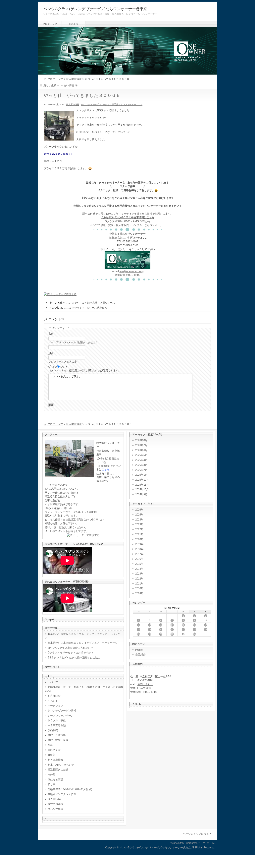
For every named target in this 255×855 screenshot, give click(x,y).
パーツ (53, 682)
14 (172, 625)
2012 (138, 578)
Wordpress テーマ (195, 843)
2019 (138, 544)
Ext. (208, 843)
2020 (138, 539)
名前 (51, 333)
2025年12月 (142, 479)
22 (183, 629)
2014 (138, 568)
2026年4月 (141, 459)
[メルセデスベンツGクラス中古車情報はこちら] (127, 267)
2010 (138, 588)
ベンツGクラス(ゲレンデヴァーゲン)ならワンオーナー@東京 (95, 9)
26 (149, 634)
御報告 (51, 754)
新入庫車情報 (74, 79)
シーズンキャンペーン (61, 715)
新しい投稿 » (51, 85)
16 (194, 625)
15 (183, 625)
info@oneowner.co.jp (131, 271)
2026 (138, 509)
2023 (138, 524)
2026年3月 (141, 464)
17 (205, 625)
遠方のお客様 (55, 804)
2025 (138, 514)
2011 (138, 583)
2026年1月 (141, 474)
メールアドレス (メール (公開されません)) (72, 342)
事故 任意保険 (57, 735)
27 (161, 634)
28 (172, 634)
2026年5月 (141, 455)
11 (138, 625)
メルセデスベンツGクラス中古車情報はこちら (127, 217)
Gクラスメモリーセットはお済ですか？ (71, 652)
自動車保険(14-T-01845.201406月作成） (71, 789)
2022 (138, 529)
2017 (138, 554)
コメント (84, 370)
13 (161, 625)
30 (194, 634)
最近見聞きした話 (58, 769)
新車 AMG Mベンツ (62, 764)
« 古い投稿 (67, 85)
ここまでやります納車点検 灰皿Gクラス (90, 302)
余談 (50, 745)
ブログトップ (50, 24)
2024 (138, 519)
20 (161, 629)
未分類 (51, 774)
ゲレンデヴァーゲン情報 (62, 710)
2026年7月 (141, 445)
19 (149, 629)
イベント (53, 700)
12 (149, 625)
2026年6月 (141, 450)
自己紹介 (73, 24)
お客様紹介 (54, 695)
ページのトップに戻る (196, 833)
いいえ (64, 366)
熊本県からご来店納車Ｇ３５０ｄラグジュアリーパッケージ (83, 642)
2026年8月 (141, 440)
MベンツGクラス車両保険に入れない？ (70, 647)
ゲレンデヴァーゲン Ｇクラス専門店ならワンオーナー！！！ (111, 104)
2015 (138, 563)
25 (138, 634)
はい (54, 366)
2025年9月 (141, 494)
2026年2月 (141, 469)
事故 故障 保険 (58, 740)
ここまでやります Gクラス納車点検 (85, 307)
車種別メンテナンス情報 (62, 794)
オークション (55, 705)
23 (194, 629)
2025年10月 (142, 489)
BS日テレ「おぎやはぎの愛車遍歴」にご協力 (74, 657)
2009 (138, 593)
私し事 (51, 784)
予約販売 (53, 730)
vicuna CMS (177, 843)
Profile (139, 649)
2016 (138, 558)
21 (172, 629)
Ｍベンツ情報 (55, 809)
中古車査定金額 (57, 725)
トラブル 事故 (57, 720)
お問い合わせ (145, 684)
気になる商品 (55, 779)
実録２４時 (54, 750)
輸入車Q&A (54, 799)
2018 (138, 549)
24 (205, 629)
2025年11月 (142, 484)
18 (138, 629)
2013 (138, 573)
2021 (138, 534)
